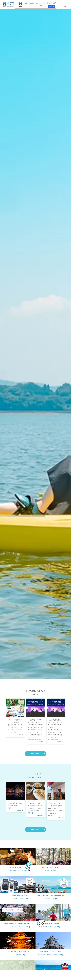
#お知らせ (11, 739)
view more (35, 753)
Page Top (67, 911)
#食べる (10, 815)
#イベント (18, 739)
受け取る (51, 6)
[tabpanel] (35, 344)
